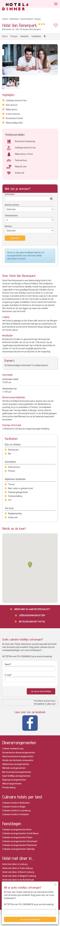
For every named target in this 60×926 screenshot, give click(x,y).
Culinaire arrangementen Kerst (17, 829)
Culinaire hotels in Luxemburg (16, 810)
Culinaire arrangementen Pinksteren (19, 845)
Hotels (5, 19)
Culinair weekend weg (12, 748)
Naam (7, 664)
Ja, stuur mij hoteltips (41, 691)
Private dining (8, 787)
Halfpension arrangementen (15, 764)
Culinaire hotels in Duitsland (15, 814)
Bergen (38, 19)
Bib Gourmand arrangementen (16, 772)
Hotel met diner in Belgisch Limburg (19, 876)
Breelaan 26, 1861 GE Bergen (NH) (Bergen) (22, 29)
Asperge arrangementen (14, 779)
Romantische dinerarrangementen (18, 752)
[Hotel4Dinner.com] (15, 7)
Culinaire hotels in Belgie (14, 806)
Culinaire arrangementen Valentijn (18, 849)
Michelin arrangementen (14, 768)
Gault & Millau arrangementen (16, 776)
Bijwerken (15, 238)
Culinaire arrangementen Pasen (17, 837)
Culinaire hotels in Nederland (16, 802)
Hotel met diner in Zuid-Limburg (17, 868)
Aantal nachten (12, 205)
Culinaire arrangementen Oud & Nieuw (20, 833)
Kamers (8, 226)
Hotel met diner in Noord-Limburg (18, 872)
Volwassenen (11, 215)
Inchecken (10, 194)
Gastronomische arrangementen (17, 756)
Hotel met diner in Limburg (15, 864)
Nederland (14, 19)
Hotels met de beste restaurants (17, 760)
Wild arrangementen (12, 783)
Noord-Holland (27, 19)
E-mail (8, 675)
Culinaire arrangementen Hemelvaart (19, 841)
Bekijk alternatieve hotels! (24, 257)
